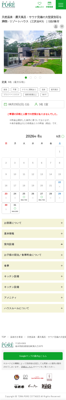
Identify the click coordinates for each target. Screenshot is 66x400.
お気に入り (39, 7)
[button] (26, 77)
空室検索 (49, 7)
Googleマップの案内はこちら (33, 356)
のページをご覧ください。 (38, 367)
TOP (4, 337)
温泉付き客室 (16, 337)
